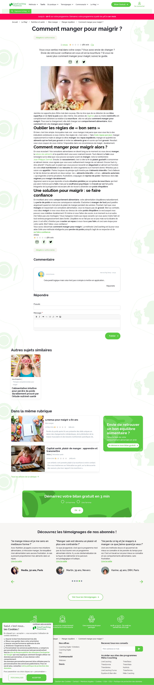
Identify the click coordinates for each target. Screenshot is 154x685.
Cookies (98, 681)
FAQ (60, 653)
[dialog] (27, 653)
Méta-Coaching (128, 673)
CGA (105, 681)
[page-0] (72, 581)
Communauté (81, 4)
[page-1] (74, 581)
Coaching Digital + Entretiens (69, 647)
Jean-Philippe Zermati (43, 160)
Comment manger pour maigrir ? (90, 22)
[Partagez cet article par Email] (70, 61)
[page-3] (79, 581)
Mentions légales (87, 681)
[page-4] (81, 581)
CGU (110, 681)
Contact (76, 681)
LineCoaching (106, 661)
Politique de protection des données (128, 681)
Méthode (32, 4)
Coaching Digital (65, 650)
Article (65, 45)
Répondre (110, 286)
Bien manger (53, 22)
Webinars (62, 660)
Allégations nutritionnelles (45, 38)
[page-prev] (12, 581)
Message (37, 313)
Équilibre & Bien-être (108, 673)
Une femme (86, 502)
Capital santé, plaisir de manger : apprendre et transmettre (72, 449)
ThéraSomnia (106, 664)
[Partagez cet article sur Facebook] (77, 61)
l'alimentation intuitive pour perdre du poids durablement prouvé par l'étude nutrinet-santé (25, 392)
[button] (36, 316)
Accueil (15, 22)
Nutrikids (126, 667)
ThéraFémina (127, 670)
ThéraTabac (127, 661)
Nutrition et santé (38, 22)
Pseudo (37, 304)
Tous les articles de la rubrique (24, 477)
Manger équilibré (68, 22)
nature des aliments (44, 154)
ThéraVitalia (127, 664)
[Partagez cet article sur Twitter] (83, 61)
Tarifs (42, 4)
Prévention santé (58, 454)
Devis (61, 664)
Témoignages (66, 4)
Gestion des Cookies (63, 681)
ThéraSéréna (105, 667)
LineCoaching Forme (109, 670)
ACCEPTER (36, 678)
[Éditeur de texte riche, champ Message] (77, 323)
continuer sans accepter (42, 624)
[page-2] (77, 581)
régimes (90, 116)
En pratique (52, 4)
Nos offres (64, 643)
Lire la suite (46, 561)
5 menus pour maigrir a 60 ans (61, 419)
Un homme (70, 502)
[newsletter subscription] (139, 649)
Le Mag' (94, 4)
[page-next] (141, 581)
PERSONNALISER (17, 678)
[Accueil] (18, 4)
